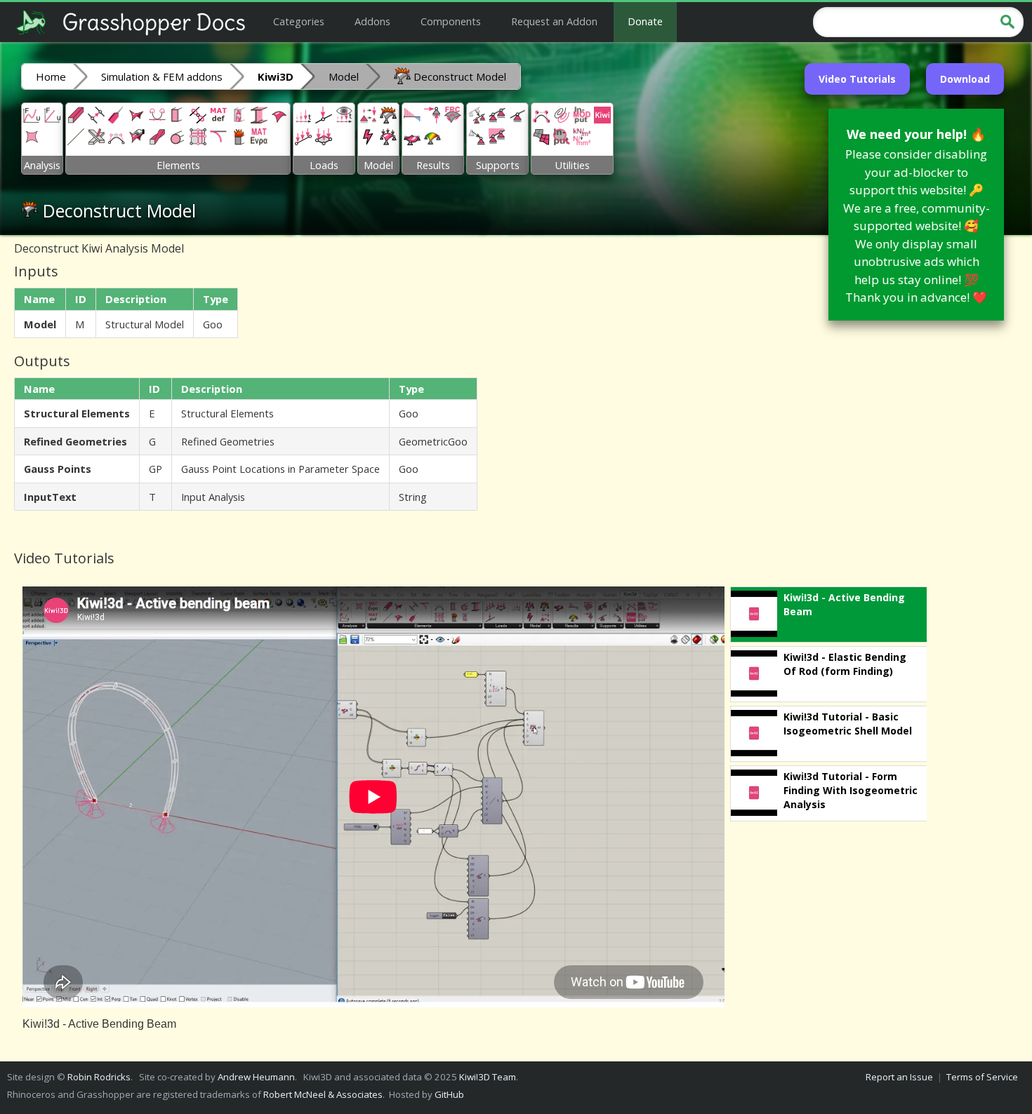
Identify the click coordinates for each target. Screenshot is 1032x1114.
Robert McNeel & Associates (323, 1094)
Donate (645, 21)
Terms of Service (982, 1077)
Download (965, 79)
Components (451, 21)
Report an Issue (899, 1077)
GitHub (449, 1094)
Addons (372, 21)
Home (51, 76)
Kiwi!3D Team (487, 1077)
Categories (298, 21)
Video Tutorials (857, 79)
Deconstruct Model (458, 76)
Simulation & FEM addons (162, 76)
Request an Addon (554, 21)
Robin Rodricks (99, 1077)
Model (344, 76)
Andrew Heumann (256, 1077)
